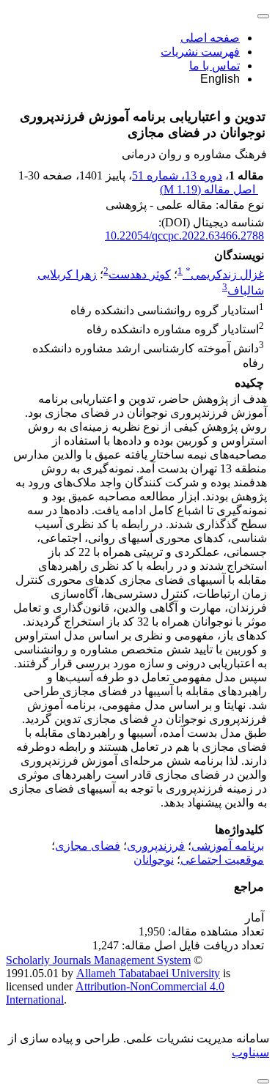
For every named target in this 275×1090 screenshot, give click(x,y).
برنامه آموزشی (227, 845)
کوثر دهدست (140, 274)
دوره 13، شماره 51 (177, 175)
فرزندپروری (156, 845)
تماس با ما (214, 65)
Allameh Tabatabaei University (148, 973)
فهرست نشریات (200, 51)
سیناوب (250, 1052)
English (220, 79)
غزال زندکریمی (225, 274)
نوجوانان (153, 859)
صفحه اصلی (210, 37)
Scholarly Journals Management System (98, 960)
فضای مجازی (87, 845)
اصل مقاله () (209, 189)
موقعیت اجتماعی (222, 859)
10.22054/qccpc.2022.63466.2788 (184, 235)
